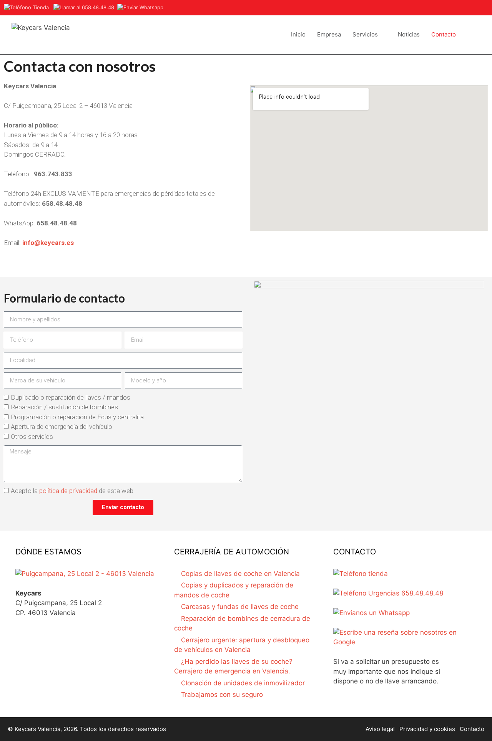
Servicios (365, 34)
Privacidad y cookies (427, 729)
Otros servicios (32, 436)
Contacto (443, 34)
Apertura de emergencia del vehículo (61, 426)
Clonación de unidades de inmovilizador (243, 683)
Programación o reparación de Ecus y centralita (77, 417)
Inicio (298, 34)
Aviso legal (380, 729)
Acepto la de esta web (72, 491)
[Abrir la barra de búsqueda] (471, 34)
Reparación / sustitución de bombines (64, 407)
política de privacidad (68, 491)
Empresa (329, 34)
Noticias (409, 34)
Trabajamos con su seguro (222, 694)
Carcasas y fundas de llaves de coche (240, 606)
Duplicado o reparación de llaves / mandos (70, 397)
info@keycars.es (48, 242)
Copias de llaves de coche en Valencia (240, 573)
